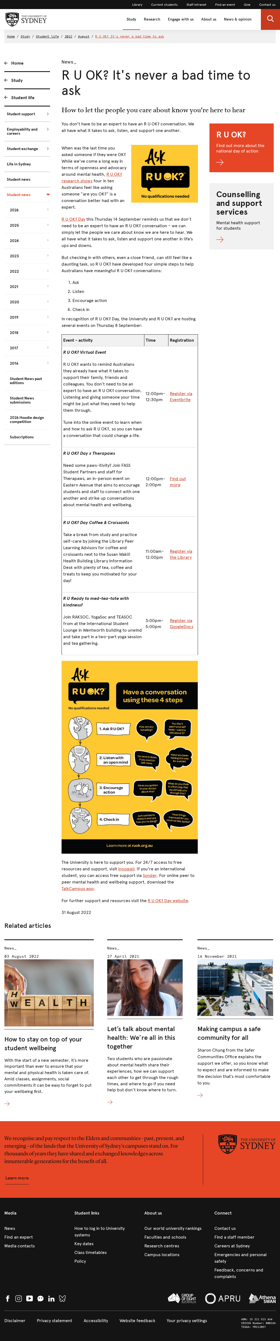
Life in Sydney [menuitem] (19, 164)
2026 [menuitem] (14, 210)
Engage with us (181, 19)
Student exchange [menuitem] (22, 148)
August (83, 36)
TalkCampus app (78, 888)
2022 (68, 36)
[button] (270, 19)
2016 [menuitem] (14, 363)
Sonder (150, 875)
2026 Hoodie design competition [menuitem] (27, 419)
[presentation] (49, 1023)
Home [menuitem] (17, 63)
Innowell (126, 868)
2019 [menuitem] (14, 317)
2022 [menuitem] (14, 271)
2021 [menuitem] (14, 286)
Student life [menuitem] (22, 97)
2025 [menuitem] (14, 225)
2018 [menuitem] (14, 332)
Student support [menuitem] (21, 114)
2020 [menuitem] (14, 302)
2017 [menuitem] (14, 348)
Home (11, 36)
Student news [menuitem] (18, 179)
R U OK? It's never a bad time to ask (129, 36)
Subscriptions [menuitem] (22, 437)
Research (152, 19)
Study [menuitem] (17, 80)
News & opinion (238, 19)
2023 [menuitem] (14, 256)
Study (131, 19)
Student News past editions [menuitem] (26, 380)
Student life (47, 36)
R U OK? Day (73, 219)
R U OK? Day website (168, 900)
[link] (137, 5)
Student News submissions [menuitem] (22, 400)
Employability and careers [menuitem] (22, 131)
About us (208, 19)
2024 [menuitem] (14, 240)
